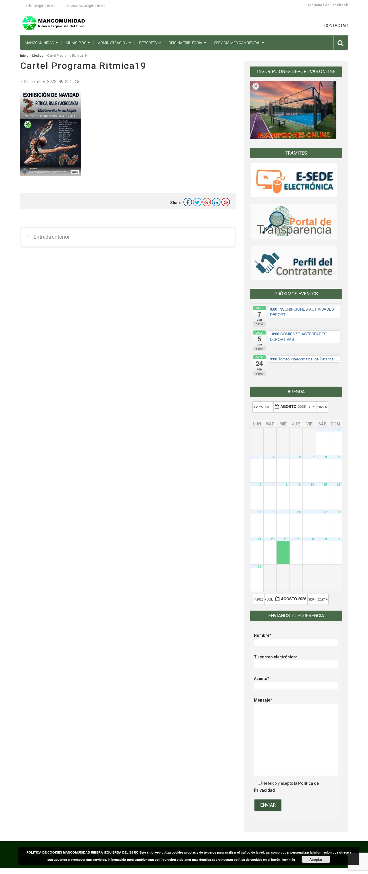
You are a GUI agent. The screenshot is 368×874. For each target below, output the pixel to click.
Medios (37, 56)
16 (338, 484)
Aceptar (316, 859)
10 (259, 484)
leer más (289, 859)
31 (259, 566)
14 (312, 484)
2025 (259, 406)
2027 (321, 406)
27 (299, 539)
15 (325, 484)
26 (286, 539)
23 (338, 512)
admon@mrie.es (40, 5)
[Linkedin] (216, 202)
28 (312, 539)
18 (273, 512)
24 (259, 539)
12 (286, 484)
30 (338, 539)
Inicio (24, 56)
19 (286, 512)
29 (325, 539)
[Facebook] (187, 202)
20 (299, 512)
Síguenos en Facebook (328, 5)
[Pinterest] (225, 202)
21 (312, 512)
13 (299, 484)
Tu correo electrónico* (276, 657)
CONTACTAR (336, 25)
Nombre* (262, 635)
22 (325, 512)
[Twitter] (197, 202)
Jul (269, 406)
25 (273, 539)
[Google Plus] (206, 202)
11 (273, 484)
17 (259, 512)
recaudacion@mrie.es (86, 5)
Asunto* (261, 678)
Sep (311, 406)
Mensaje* (263, 700)
